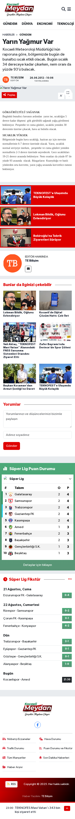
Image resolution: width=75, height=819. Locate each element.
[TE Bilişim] (12, 263)
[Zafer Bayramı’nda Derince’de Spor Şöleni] (55, 332)
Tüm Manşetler (16, 757)
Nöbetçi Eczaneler (18, 739)
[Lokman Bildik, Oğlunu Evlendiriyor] (19, 300)
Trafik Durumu (15, 748)
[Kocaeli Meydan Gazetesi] (19, 9)
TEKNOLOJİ (65, 24)
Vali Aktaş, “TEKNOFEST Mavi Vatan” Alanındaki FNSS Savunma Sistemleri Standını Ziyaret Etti (19, 351)
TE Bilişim (31, 260)
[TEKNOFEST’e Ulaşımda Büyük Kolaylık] (55, 373)
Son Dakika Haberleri (56, 757)
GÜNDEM (10, 24)
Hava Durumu (52, 739)
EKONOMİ (44, 24)
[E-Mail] (28, 269)
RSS (13, 784)
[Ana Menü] (69, 9)
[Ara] (64, 9)
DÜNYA (27, 24)
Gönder (11, 446)
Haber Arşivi (14, 767)
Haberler (8, 34)
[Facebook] (37, 725)
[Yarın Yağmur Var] (37, 88)
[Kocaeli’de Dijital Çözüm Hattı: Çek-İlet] (55, 300)
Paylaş (11, 94)
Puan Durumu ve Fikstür (58, 748)
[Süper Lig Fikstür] (70, 579)
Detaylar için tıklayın (37, 565)
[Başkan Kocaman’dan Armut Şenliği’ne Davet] (19, 373)
